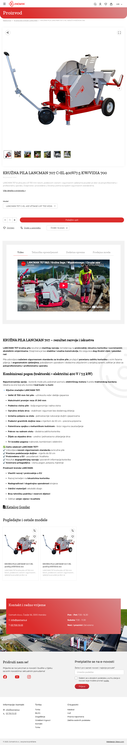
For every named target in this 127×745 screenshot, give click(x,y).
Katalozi (70, 710)
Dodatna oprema (75, 252)
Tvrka (37, 710)
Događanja (40, 717)
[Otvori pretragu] (95, 4)
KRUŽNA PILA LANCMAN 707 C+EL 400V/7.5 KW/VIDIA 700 (62, 20)
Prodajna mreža (101, 252)
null (69, 713)
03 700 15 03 (17, 625)
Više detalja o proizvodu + (14, 191)
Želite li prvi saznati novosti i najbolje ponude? (95, 668)
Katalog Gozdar (18, 507)
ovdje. (106, 681)
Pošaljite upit (71, 220)
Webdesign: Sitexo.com (115, 742)
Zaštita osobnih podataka (78, 720)
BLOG (37, 713)
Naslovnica (7, 20)
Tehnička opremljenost (45, 252)
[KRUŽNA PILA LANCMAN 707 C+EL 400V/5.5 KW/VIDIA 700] (20, 545)
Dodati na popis (57, 228)
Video (20, 252)
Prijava (82, 686)
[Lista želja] (106, 4)
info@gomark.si (19, 620)
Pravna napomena (75, 717)
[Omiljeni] (35, 537)
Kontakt (38, 724)
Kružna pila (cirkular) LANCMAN (26, 20)
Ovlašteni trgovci (42, 720)
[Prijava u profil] (100, 4)
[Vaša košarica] (111, 4)
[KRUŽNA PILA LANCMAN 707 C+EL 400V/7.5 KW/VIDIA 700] (59, 545)
